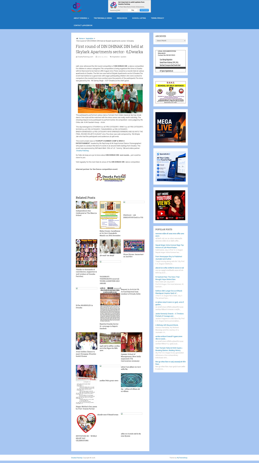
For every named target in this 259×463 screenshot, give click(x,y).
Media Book (122, 18)
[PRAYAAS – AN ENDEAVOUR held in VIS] (134, 207)
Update (123, 57)
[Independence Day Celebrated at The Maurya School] (86, 205)
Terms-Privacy (157, 18)
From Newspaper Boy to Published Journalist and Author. (168, 258)
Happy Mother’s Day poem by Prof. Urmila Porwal (86, 407)
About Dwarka (80, 18)
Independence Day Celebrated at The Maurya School (86, 213)
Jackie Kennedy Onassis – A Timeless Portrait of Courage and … (169, 315)
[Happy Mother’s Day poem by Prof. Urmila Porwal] (86, 384)
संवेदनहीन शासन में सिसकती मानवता (107, 415)
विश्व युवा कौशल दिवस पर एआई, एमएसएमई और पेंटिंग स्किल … (170, 363)
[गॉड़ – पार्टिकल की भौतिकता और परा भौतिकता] (131, 380)
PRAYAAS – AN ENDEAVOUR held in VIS (133, 216)
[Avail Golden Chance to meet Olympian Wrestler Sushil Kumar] (86, 341)
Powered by (113, 10)
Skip (132, 10)
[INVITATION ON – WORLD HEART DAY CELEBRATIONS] (86, 423)
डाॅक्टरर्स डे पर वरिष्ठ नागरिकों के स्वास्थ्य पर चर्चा (169, 268)
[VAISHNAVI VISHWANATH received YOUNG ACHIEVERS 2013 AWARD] (110, 267)
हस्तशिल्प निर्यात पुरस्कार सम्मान (109, 381)
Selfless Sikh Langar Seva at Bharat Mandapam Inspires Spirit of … (168, 292)
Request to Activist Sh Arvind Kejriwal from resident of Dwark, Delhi (131, 291)
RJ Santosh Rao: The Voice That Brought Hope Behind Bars (167, 278)
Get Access (144, 10)
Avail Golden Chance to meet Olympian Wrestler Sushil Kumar (86, 354)
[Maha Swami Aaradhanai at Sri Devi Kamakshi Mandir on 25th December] (110, 215)
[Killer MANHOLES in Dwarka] (86, 295)
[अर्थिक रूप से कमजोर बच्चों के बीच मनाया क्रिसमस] (131, 422)
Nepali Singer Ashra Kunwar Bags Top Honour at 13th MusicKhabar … (169, 246)
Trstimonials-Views (103, 18)
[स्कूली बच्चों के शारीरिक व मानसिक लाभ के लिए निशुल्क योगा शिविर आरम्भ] (110, 338)
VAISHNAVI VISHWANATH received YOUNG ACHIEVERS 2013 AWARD (109, 279)
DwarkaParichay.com (85, 57)
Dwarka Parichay (82, 151)
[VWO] (118, 10)
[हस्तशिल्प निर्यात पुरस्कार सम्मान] (110, 372)
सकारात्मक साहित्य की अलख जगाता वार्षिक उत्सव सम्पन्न (169, 235)
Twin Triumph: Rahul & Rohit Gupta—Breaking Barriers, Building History (169, 349)
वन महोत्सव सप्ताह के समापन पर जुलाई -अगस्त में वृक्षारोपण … (169, 303)
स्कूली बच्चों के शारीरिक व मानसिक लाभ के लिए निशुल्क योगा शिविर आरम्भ (110, 348)
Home (81, 38)
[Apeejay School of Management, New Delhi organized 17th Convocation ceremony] (131, 342)
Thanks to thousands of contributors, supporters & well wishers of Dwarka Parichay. (86, 272)
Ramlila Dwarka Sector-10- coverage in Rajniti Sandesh (109, 326)
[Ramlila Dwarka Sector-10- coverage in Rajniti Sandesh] (110, 304)
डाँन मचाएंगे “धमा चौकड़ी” (107, 255)
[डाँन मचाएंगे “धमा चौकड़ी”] (110, 246)
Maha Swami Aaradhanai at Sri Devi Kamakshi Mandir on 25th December (110, 233)
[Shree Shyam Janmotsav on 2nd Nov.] (134, 245)
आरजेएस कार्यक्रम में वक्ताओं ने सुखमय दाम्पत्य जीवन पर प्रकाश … (168, 338)
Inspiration (89, 38)
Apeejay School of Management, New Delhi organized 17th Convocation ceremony (131, 357)
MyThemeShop (182, 458)
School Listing (139, 18)
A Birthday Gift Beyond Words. (166, 325)
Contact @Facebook (83, 25)
